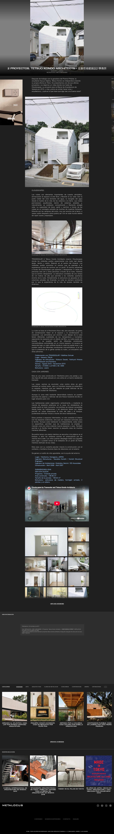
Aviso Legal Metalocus (53, 831)
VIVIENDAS (19, 686)
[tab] (19, 686)
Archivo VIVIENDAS (57, 741)
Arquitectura (36, 686)
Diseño (86, 686)
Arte (27, 686)
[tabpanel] (57, 717)
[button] (5, 716)
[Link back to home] (13, 806)
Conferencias (76, 686)
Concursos (65, 686)
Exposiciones (96, 686)
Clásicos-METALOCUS (51, 686)
